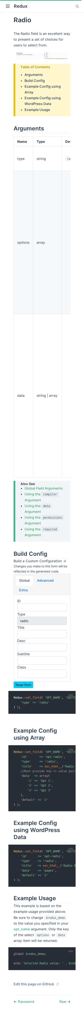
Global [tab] (24, 580)
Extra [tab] (23, 590)
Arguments (34, 74)
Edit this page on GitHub (34, 984)
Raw (63, 1001)
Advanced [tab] (45, 580)
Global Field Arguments (44, 488)
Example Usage (37, 110)
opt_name (22, 929)
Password (26, 1001)
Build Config (35, 80)
